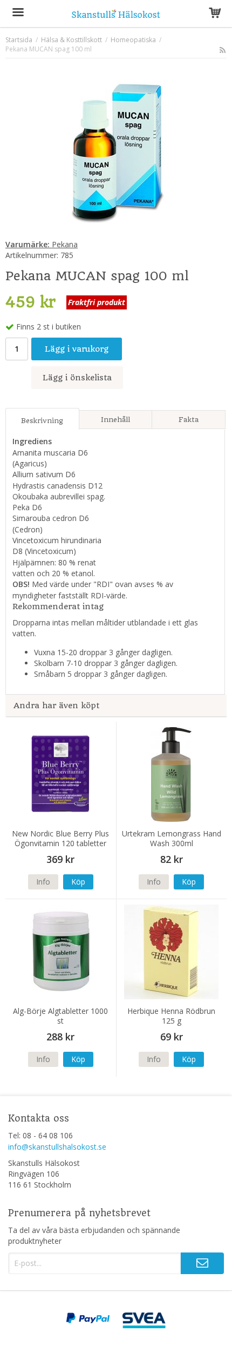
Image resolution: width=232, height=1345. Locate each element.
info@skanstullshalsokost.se (57, 1147)
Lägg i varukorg (76, 349)
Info (43, 881)
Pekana (41, 244)
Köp (78, 881)
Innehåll (115, 420)
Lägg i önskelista (77, 378)
